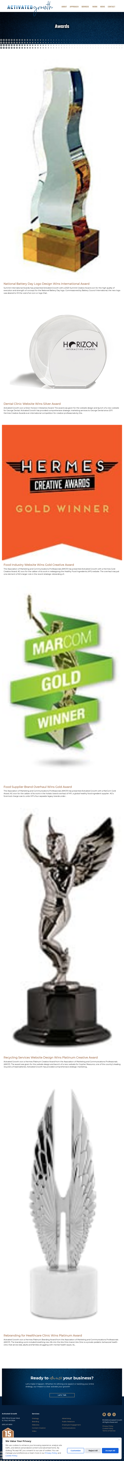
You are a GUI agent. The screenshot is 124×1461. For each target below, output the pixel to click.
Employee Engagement (71, 1425)
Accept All (110, 1451)
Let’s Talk (62, 1395)
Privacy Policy (51, 1453)
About (64, 6)
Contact (111, 6)
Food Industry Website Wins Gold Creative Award (39, 565)
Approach (74, 6)
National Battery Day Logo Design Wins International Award (46, 283)
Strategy (35, 1418)
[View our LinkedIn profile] (104, 1414)
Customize (76, 1451)
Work (94, 6)
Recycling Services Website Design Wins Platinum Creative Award (51, 1057)
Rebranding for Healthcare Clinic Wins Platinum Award (43, 1335)
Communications (68, 1428)
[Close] (119, 1439)
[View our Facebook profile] (109, 1414)
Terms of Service (108, 1431)
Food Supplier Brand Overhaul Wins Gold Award (38, 787)
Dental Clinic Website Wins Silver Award (32, 404)
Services (85, 6)
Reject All (93, 1451)
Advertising (66, 1418)
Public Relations (68, 1421)
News (102, 6)
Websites (35, 1425)
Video (34, 1431)
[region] (62, 1448)
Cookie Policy (11, 1456)
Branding (35, 1421)
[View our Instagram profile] (114, 1414)
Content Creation (39, 1428)
